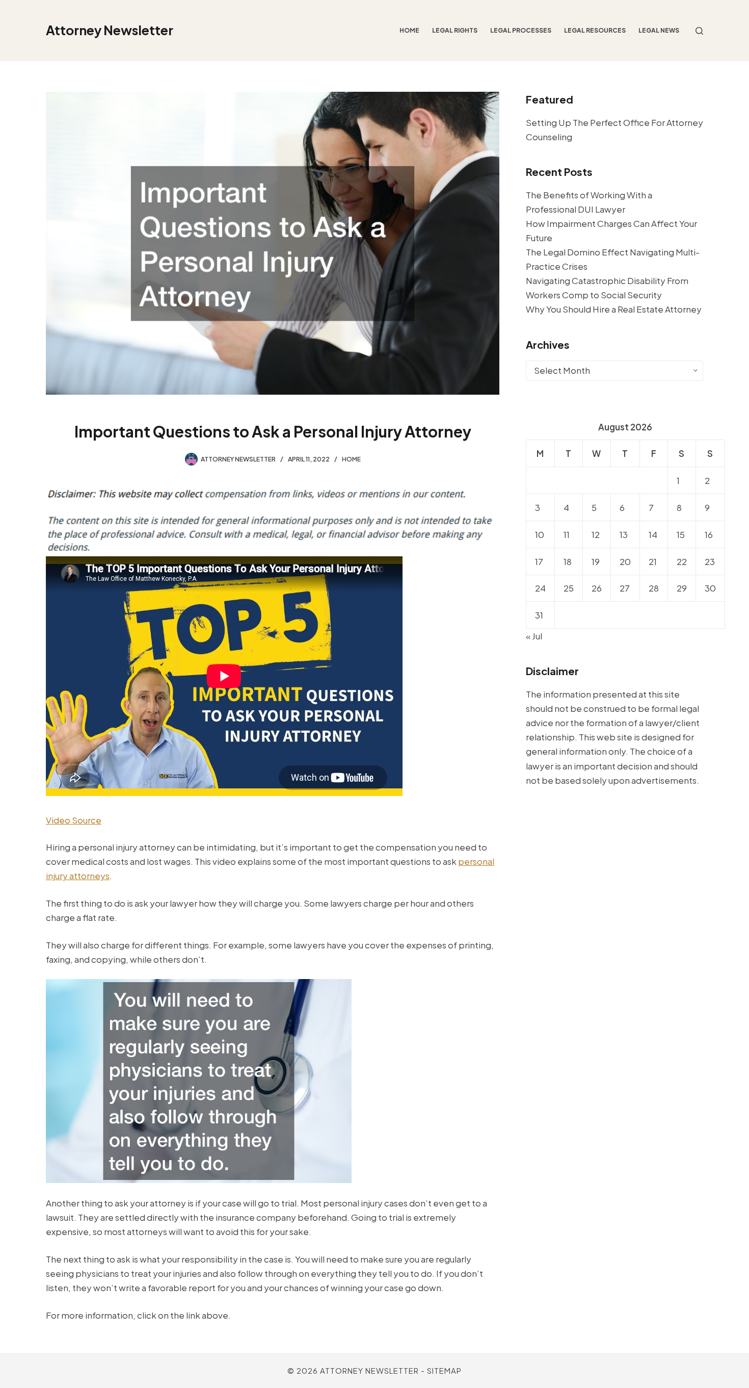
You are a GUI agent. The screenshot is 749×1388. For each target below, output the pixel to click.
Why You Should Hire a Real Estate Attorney (614, 309)
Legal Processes (520, 30)
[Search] (699, 31)
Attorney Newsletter (109, 30)
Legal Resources (595, 30)
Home (409, 30)
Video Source (73, 820)
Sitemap (444, 1370)
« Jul (534, 635)
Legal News (658, 30)
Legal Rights (454, 30)
